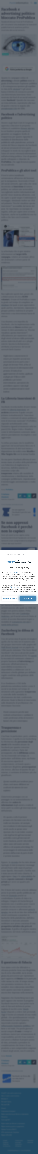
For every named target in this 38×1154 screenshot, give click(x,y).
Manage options (10, 598)
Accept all (28, 598)
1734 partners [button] (14, 572)
